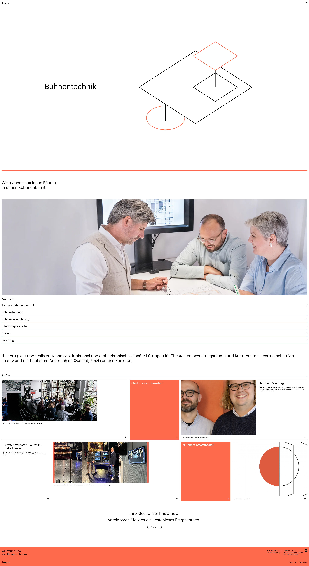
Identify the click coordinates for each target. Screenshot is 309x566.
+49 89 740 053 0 (274, 550)
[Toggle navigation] (306, 3)
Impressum (293, 562)
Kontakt (154, 527)
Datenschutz (303, 562)
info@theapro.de (274, 552)
